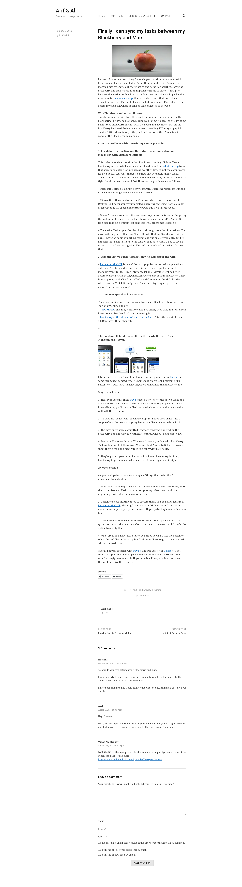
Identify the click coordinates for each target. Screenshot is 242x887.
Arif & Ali (66, 11)
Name (101, 821)
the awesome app (123, 98)
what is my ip (171, 166)
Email (102, 829)
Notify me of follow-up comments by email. (123, 849)
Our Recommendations (141, 15)
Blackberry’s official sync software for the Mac (126, 317)
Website (102, 837)
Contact (165, 15)
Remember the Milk (111, 264)
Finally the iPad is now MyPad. (115, 633)
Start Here (116, 15)
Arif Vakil (107, 609)
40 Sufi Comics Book (174, 633)
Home (101, 15)
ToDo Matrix (107, 309)
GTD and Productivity (139, 589)
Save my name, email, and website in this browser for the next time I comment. (142, 842)
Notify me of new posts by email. (118, 854)
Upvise (174, 377)
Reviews (156, 589)
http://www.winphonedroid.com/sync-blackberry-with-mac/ (130, 759)
